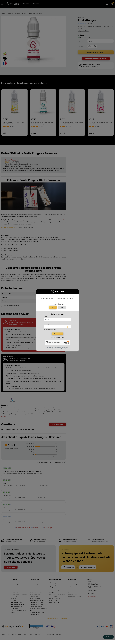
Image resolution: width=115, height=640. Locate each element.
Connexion (57, 333)
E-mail (45, 316)
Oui (53, 307)
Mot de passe (48, 323)
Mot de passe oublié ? (57, 337)
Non (62, 307)
